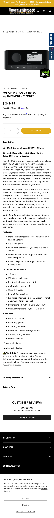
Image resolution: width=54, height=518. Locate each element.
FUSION (6, 89)
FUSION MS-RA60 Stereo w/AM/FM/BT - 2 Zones (25, 32)
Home (5, 32)
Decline (25, 505)
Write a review (27, 417)
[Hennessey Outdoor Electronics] (51, 53)
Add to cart (36, 131)
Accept (25, 498)
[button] (50, 11)
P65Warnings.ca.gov (12, 365)
